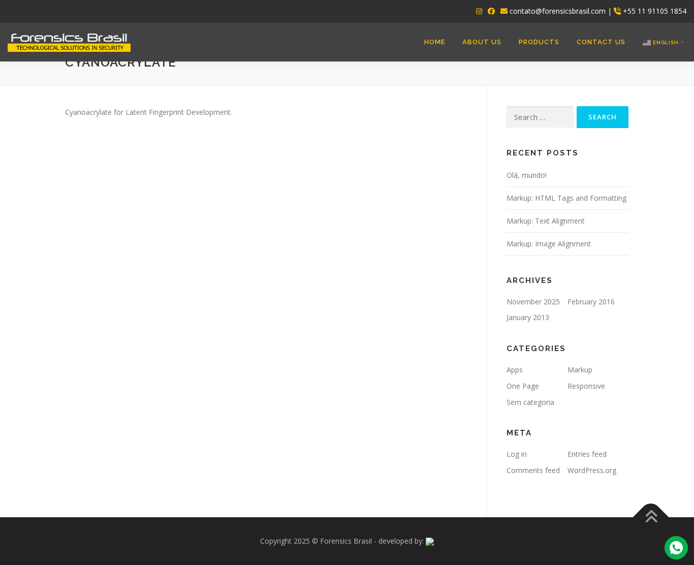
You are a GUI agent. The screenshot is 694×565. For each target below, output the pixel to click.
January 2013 (528, 317)
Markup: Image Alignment (549, 243)
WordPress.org (591, 470)
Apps (515, 369)
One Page (523, 386)
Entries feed (587, 454)
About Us (481, 42)
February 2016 (591, 301)
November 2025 (533, 301)
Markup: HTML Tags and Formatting (566, 198)
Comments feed (533, 470)
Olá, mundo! (527, 175)
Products (539, 42)
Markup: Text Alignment (546, 221)
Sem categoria (530, 402)
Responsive (586, 386)
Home (434, 42)
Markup (579, 369)
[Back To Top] (651, 517)
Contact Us (601, 42)
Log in (517, 454)
